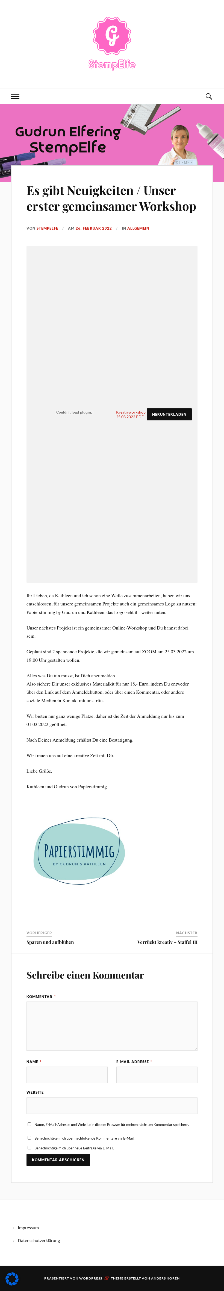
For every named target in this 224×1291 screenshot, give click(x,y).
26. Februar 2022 (94, 228)
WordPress (90, 1278)
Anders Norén (165, 1278)
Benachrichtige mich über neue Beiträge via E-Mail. (74, 1148)
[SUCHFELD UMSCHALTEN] (209, 96)
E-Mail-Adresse (134, 1061)
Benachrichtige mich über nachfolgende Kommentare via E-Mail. (84, 1138)
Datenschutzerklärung (39, 1240)
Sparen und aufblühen (50, 942)
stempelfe (47, 228)
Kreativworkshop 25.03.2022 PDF (131, 414)
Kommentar (41, 996)
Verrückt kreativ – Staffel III (167, 942)
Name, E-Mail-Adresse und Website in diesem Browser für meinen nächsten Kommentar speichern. (111, 1124)
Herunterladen (169, 414)
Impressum (28, 1227)
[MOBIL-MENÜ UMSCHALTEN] (15, 96)
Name (34, 1061)
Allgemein (138, 228)
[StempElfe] (112, 44)
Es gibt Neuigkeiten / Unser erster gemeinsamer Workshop (111, 197)
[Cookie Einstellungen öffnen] (12, 1284)
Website (35, 1092)
